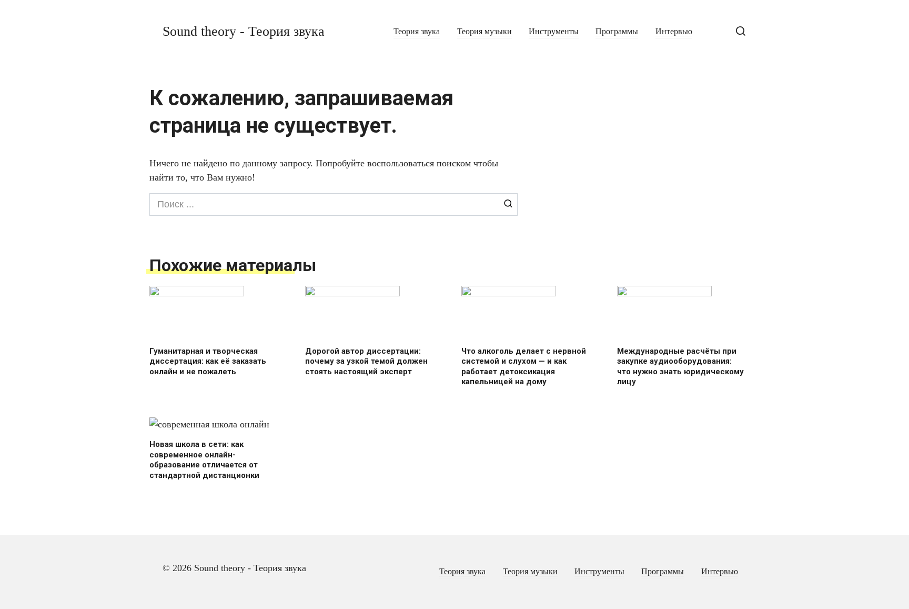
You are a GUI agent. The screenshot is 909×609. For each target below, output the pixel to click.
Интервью (673, 31)
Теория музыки (484, 31)
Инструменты (554, 31)
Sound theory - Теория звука (244, 31)
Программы (616, 31)
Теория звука (416, 31)
